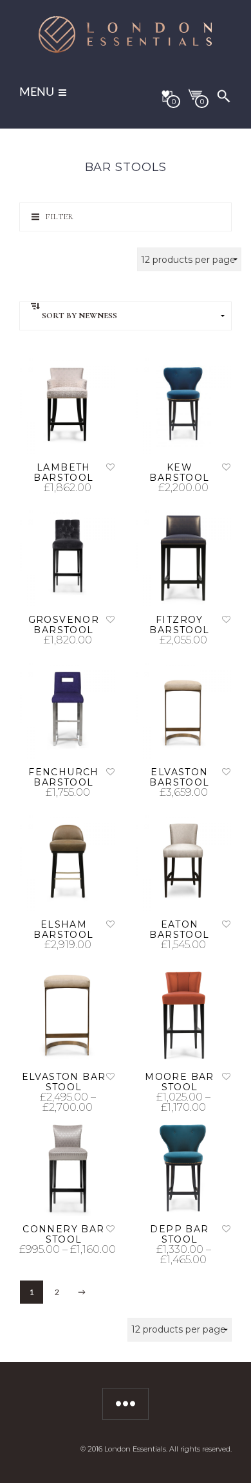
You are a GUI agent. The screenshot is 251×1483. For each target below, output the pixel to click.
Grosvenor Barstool (64, 625)
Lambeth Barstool (63, 472)
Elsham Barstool (63, 929)
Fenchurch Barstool (63, 777)
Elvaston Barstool (179, 777)
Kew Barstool (179, 472)
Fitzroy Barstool (179, 625)
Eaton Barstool (179, 929)
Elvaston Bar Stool (64, 1082)
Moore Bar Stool (179, 1082)
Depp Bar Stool (179, 1234)
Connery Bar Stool (63, 1234)
